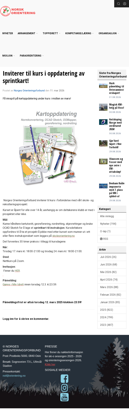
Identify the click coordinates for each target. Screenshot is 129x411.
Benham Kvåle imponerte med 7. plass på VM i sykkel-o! (116, 189)
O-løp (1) (105, 231)
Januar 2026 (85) (110, 302)
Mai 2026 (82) (108, 272)
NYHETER (7, 33)
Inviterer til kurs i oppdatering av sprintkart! (43, 77)
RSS (105, 238)
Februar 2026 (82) (110, 294)
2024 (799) (106, 317)
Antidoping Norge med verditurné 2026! (115, 124)
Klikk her (50, 364)
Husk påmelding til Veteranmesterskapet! (116, 88)
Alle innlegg (107, 216)
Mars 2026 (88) (109, 287)
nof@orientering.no (14, 375)
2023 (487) (106, 324)
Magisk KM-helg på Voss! (116, 106)
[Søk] (119, 4)
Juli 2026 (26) (108, 257)
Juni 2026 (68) (108, 264)
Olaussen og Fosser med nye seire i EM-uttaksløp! (116, 165)
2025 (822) (106, 309)
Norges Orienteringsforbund (29, 90)
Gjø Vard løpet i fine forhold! (115, 144)
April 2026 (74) (109, 279)
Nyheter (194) (108, 223)
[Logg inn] (125, 4)
